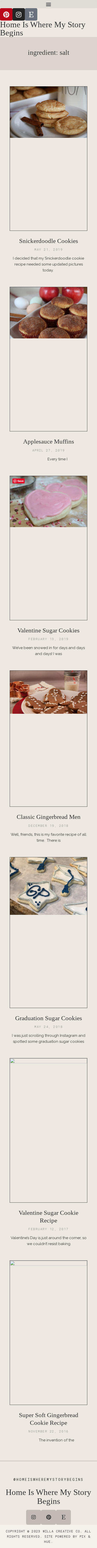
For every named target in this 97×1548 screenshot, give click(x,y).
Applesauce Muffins (48, 441)
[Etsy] (31, 14)
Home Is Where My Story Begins (43, 28)
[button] (48, 4)
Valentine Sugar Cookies (48, 630)
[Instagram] (18, 14)
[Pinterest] (6, 14)
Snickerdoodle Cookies (48, 241)
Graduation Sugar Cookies (48, 1018)
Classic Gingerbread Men (49, 816)
